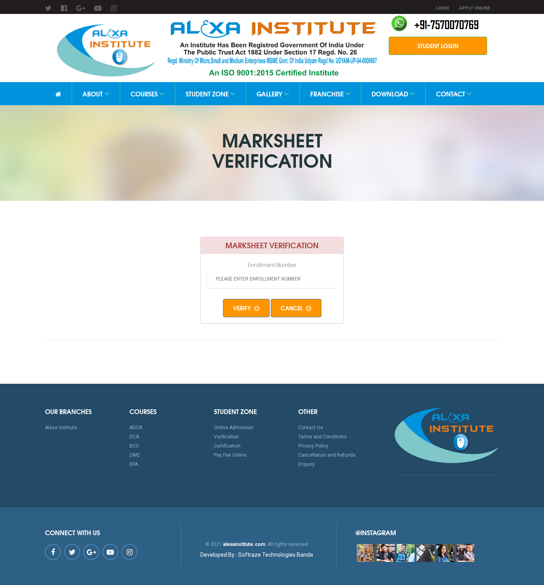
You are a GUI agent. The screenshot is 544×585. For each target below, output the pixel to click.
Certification (227, 446)
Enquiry (306, 464)
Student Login (437, 45)
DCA (134, 437)
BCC (134, 446)
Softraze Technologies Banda (256, 555)
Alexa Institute (61, 427)
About (93, 93)
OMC (134, 455)
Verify (242, 308)
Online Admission (233, 427)
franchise (327, 93)
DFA (133, 464)
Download (391, 93)
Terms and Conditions (322, 437)
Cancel (292, 308)
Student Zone (208, 93)
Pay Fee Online (230, 455)
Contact (451, 93)
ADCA (135, 427)
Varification (226, 437)
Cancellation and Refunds (327, 455)
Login (442, 8)
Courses (145, 93)
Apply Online (474, 8)
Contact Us (310, 427)
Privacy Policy (313, 446)
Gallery (270, 93)
